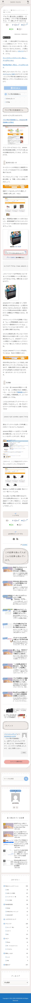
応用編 (8, 102)
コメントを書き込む (16, 761)
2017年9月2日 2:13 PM (10, 736)
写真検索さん (21, 392)
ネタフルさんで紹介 (9, 74)
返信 (24, 752)
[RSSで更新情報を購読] (17, 539)
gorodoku (15, 803)
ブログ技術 (7, 37)
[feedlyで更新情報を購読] (14, 807)
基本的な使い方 (10, 98)
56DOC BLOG (15, 2)
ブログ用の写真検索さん (14, 94)
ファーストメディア (10, 734)
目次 (14, 88)
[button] (20, 29)
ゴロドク (21, 51)
